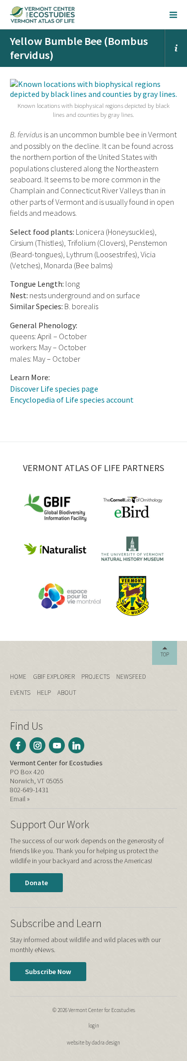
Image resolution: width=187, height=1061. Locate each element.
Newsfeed (131, 676)
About (66, 692)
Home (18, 676)
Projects (95, 676)
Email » (20, 798)
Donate (36, 882)
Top (165, 654)
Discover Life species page (54, 389)
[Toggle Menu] (173, 14)
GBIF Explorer (54, 676)
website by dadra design (93, 1042)
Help (44, 692)
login (93, 1025)
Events (20, 692)
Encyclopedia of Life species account (72, 400)
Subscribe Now (48, 971)
